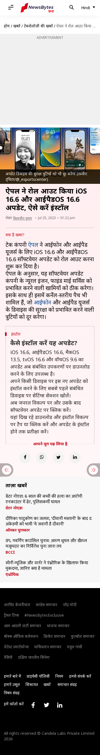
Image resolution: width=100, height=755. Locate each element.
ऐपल (33, 244)
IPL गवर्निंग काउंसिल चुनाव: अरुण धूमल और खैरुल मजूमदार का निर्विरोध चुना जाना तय (46, 543)
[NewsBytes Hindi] (37, 7)
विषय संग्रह (12, 692)
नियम (59, 676)
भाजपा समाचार (58, 625)
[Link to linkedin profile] (59, 705)
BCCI (10, 552)
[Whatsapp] (41, 457)
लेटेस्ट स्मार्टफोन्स (16, 646)
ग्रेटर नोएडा (14, 507)
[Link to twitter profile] (46, 705)
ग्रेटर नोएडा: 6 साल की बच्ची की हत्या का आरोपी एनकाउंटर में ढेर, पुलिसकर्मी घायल (44, 499)
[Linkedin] (75, 457)
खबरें (16, 26)
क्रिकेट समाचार (54, 636)
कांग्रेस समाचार (46, 604)
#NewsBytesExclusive (44, 615)
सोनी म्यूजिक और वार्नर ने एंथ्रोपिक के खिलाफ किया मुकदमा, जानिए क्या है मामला (47, 565)
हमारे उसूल (12, 684)
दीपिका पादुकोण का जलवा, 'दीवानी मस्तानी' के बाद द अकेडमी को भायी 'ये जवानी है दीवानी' (49, 521)
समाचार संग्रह (67, 684)
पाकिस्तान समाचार (47, 646)
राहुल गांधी (74, 646)
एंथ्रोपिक (12, 574)
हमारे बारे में (12, 676)
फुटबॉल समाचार (82, 636)
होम (7, 26)
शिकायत (32, 684)
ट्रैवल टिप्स (11, 615)
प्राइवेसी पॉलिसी (38, 676)
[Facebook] (25, 457)
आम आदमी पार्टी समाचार (22, 625)
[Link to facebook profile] (33, 705)
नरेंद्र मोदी (70, 604)
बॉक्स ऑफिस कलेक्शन (21, 636)
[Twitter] (58, 457)
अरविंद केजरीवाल (17, 604)
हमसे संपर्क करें (80, 676)
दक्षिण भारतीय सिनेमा (34, 657)
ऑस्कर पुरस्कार (18, 530)
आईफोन (42, 302)
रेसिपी (8, 657)
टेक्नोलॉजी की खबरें (38, 26)
